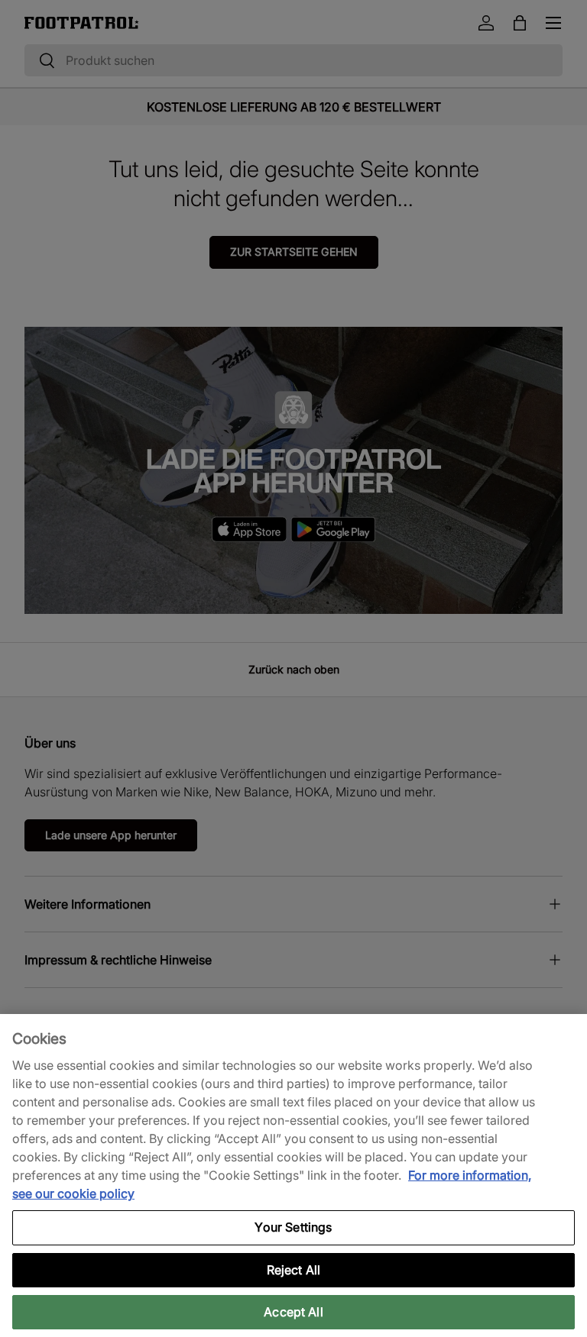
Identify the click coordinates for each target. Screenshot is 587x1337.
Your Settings (293, 1227)
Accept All (293, 1311)
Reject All (294, 1269)
